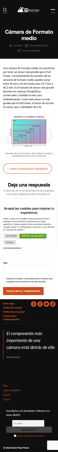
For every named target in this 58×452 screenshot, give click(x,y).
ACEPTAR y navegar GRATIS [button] (33, 236)
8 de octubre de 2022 (39, 46)
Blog (5, 385)
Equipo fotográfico (11, 390)
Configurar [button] (10, 242)
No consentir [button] (11, 236)
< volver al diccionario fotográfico (27, 168)
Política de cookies (12, 307)
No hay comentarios (31, 51)
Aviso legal (8, 303)
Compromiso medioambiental (11, 317)
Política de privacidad (14, 311)
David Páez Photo (20, 448)
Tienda (6, 399)
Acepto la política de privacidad (30, 436)
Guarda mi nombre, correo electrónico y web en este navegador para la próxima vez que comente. (29, 280)
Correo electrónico (13, 248)
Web (5, 263)
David (19, 46)
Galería (6, 394)
